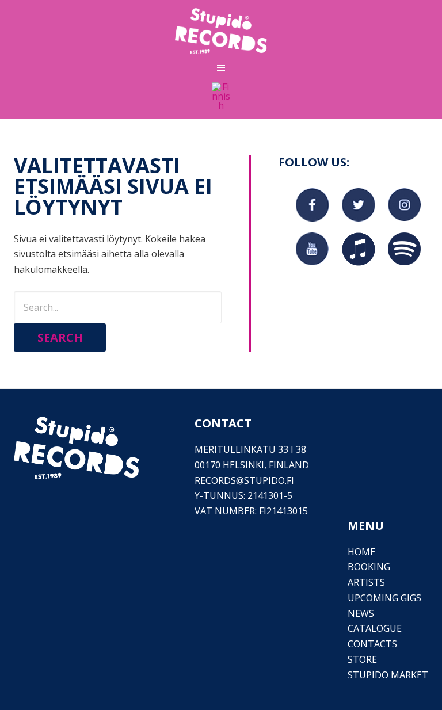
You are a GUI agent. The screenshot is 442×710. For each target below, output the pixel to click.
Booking (369, 566)
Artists (366, 582)
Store (362, 659)
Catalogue (375, 628)
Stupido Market (388, 675)
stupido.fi (269, 480)
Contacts (372, 644)
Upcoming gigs (384, 597)
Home (361, 551)
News (361, 613)
